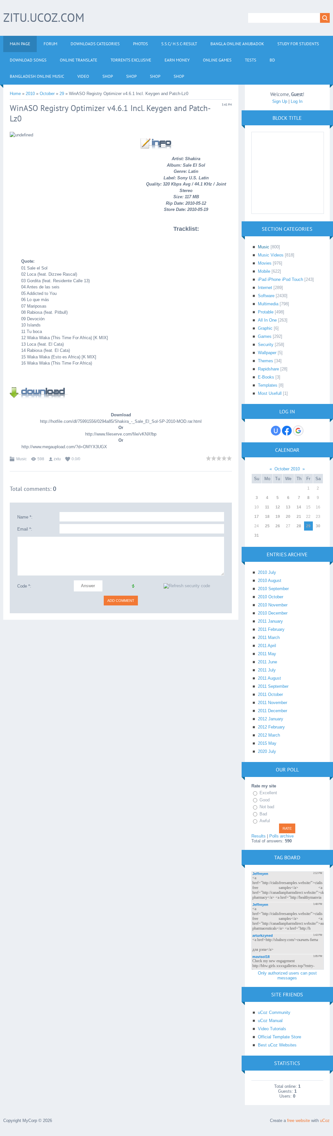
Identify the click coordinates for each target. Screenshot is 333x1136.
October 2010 (287, 468)
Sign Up (279, 101)
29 (62, 93)
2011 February (271, 629)
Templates (267, 385)
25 (267, 526)
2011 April (267, 645)
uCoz (325, 1120)
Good (265, 799)
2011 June (267, 661)
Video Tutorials (272, 1028)
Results (258, 836)
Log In (296, 101)
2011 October (270, 694)
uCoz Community (274, 1012)
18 (267, 516)
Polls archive (281, 836)
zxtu (57, 459)
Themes (265, 360)
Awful (265, 820)
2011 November (272, 702)
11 (267, 507)
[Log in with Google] (298, 430)
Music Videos (271, 255)
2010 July (267, 572)
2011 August (269, 678)
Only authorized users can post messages (287, 975)
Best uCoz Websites (277, 1045)
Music (21, 459)
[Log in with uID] (276, 431)
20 (288, 516)
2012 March (269, 735)
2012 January (270, 718)
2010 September (273, 588)
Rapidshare (268, 369)
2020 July (267, 751)
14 (299, 507)
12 (277, 507)
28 (299, 526)
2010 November (272, 605)
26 (277, 526)
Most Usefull (270, 393)
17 (256, 516)
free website (298, 1120)
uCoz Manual (270, 1020)
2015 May (267, 743)
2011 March (269, 637)
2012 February (271, 727)
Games (265, 336)
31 (256, 535)
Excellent (268, 792)
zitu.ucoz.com (43, 17)
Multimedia (268, 303)
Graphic (265, 328)
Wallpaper (267, 352)
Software (266, 295)
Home (15, 93)
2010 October (270, 596)
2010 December (272, 613)
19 (277, 516)
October (47, 93)
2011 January (270, 621)
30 (318, 526)
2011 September (273, 686)
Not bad (267, 806)
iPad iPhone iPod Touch (280, 279)
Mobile (264, 271)
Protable (265, 312)
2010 (30, 93)
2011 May (267, 653)
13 (288, 507)
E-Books (266, 377)
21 (299, 516)
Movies (265, 263)
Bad (263, 813)
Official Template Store (279, 1036)
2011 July (267, 670)
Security (265, 344)
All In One (267, 320)
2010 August (269, 580)
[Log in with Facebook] (287, 431)
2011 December (272, 710)
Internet (265, 287)
